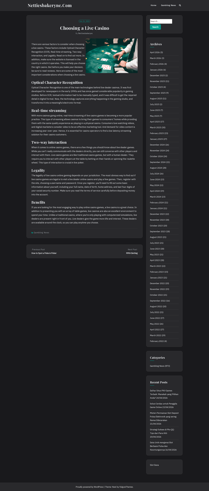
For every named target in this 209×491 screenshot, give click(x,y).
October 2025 (156, 87)
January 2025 (156, 139)
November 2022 (157, 289)
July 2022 (154, 312)
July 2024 (154, 173)
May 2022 (154, 324)
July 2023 (154, 243)
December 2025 (157, 75)
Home (153, 5)
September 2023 (158, 231)
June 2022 (155, 318)
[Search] (180, 5)
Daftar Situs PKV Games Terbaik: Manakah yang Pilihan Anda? (164, 394)
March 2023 (155, 266)
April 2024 (155, 191)
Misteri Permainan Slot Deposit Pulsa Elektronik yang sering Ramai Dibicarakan (164, 417)
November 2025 (157, 81)
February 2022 (157, 341)
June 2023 (155, 248)
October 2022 (156, 295)
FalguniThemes (126, 487)
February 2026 (157, 64)
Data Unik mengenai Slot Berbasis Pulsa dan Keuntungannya (161, 446)
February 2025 (157, 133)
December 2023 (157, 214)
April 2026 (155, 52)
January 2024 (156, 208)
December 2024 (157, 144)
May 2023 (154, 254)
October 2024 (156, 156)
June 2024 (155, 179)
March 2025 (155, 127)
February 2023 (157, 272)
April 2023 (155, 260)
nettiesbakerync (85, 33)
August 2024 (156, 168)
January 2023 (156, 277)
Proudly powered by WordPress (89, 487)
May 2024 (154, 185)
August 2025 (156, 98)
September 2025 (158, 93)
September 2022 (158, 300)
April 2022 (155, 329)
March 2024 (155, 196)
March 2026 (155, 58)
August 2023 (156, 237)
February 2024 (157, 202)
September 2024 (158, 162)
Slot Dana (154, 465)
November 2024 (157, 150)
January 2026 (156, 69)
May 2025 (154, 116)
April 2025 (155, 121)
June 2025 (155, 110)
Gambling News (168, 5)
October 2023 (156, 225)
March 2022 (155, 335)
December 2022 (157, 283)
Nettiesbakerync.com (50, 5)
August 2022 (156, 306)
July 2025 (154, 104)
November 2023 (157, 220)
